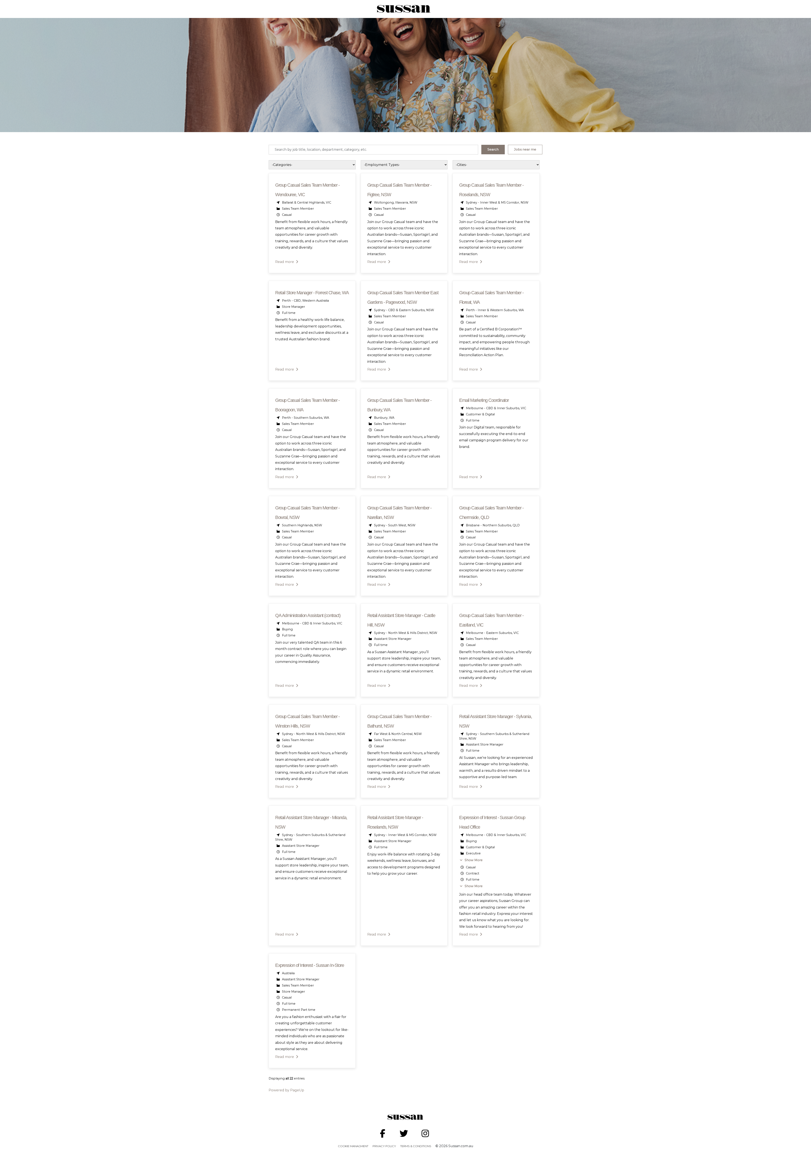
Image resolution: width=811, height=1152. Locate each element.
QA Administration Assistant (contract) (307, 615)
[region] (405, 628)
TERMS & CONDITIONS (415, 1146)
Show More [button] (473, 860)
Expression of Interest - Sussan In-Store (309, 965)
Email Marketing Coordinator (484, 400)
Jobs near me (525, 149)
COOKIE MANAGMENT (353, 1146)
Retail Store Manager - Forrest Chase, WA (312, 292)
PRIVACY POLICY (384, 1146)
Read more (285, 262)
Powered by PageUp (286, 1090)
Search (493, 149)
